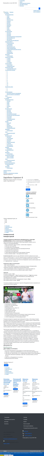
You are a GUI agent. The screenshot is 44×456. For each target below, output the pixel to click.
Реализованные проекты (9, 419)
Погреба (25, 419)
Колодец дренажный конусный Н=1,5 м (7, 381)
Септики (25, 417)
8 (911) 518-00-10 (36, 12)
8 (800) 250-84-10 (36, 10)
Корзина (11, 12)
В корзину (6, 393)
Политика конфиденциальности (10, 438)
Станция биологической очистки (30, 428)
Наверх (5, 451)
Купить (28, 189)
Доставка (6, 421)
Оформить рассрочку (30, 193)
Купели (25, 421)
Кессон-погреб (27, 423)
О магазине (6, 417)
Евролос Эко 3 (35, 380)
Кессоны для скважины (28, 426)
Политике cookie (7, 454)
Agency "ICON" (7, 443)
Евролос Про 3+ (25, 380)
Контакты (6, 423)
